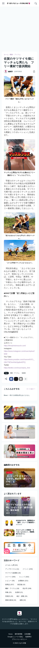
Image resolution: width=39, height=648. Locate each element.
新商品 (9, 584)
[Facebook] (11, 379)
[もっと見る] (26, 379)
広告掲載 (27, 634)
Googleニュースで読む (15, 637)
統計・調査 (22, 596)
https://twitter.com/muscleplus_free (17, 368)
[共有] (33, 71)
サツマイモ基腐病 (13, 573)
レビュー (10, 581)
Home (10, 634)
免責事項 (28, 637)
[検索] (35, 3)
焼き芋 (27, 588)
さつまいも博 (11, 565)
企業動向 (23, 581)
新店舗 (21, 584)
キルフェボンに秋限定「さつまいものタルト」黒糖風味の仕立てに (25, 532)
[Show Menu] (3, 3)
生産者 (19, 592)
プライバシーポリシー (19, 639)
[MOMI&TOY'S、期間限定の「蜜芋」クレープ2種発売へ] (9, 522)
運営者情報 (18, 634)
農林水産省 (10, 600)
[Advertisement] (19, 28)
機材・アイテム (15, 54)
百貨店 (9, 596)
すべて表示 (30, 389)
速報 (23, 600)
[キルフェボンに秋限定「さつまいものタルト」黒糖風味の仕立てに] (9, 532)
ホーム (6, 54)
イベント (28, 569)
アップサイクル (12, 569)
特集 (8, 592)
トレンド (24, 577)
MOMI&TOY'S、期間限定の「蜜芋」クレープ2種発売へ (25, 521)
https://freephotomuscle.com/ (15, 346)
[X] (16, 379)
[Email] (21, 379)
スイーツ (10, 577)
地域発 (24, 373)
